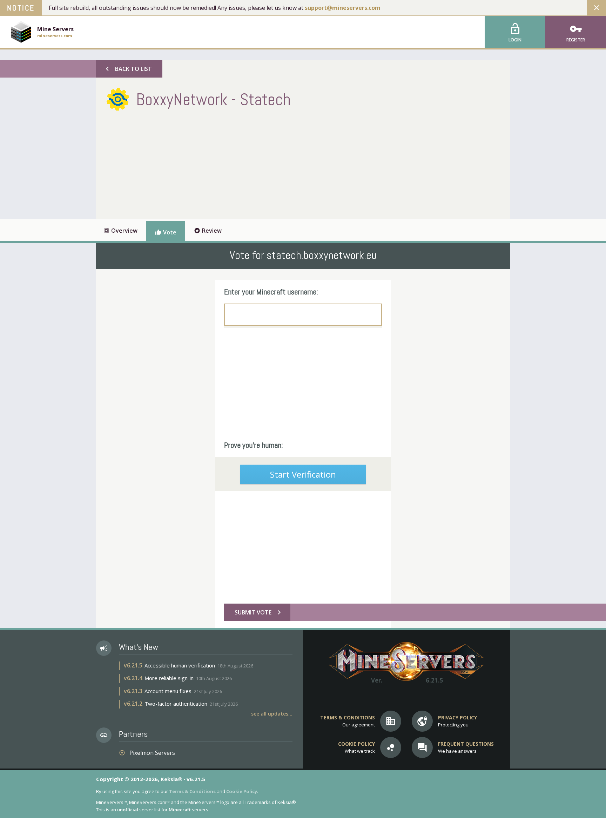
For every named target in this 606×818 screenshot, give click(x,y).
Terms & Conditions (192, 791)
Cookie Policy (241, 791)
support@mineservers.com (343, 8)
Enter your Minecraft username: (271, 292)
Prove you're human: (253, 445)
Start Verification (303, 474)
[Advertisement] (234, 163)
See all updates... (271, 713)
